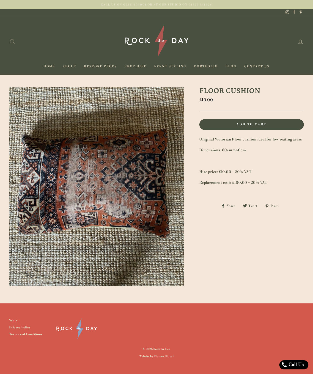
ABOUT (70, 66)
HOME (49, 66)
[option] (156, 4)
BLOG (230, 66)
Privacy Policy (20, 327)
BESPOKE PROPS (100, 66)
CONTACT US (256, 66)
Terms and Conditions (25, 334)
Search (14, 320)
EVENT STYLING (170, 66)
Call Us (296, 365)
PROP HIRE (135, 66)
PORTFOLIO (206, 66)
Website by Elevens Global (156, 356)
